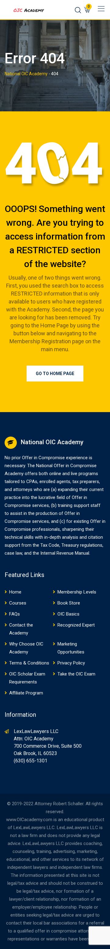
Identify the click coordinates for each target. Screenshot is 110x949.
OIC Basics (68, 614)
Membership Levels (76, 592)
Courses (17, 603)
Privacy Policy (71, 663)
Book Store (68, 603)
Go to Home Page (55, 373)
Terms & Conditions (29, 663)
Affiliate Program (26, 693)
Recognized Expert (76, 625)
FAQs (14, 614)
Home (15, 592)
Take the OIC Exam (76, 674)
